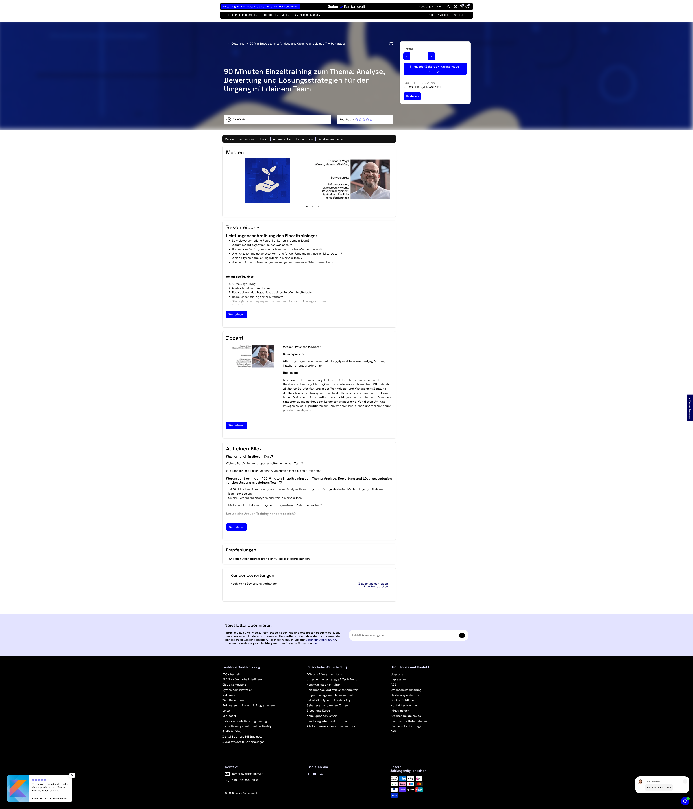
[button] (455, 6)
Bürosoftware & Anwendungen (243, 742)
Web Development (234, 700)
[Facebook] (308, 774)
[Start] (225, 44)
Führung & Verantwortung (324, 674)
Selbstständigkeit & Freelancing (328, 700)
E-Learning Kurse (318, 710)
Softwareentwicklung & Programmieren (249, 705)
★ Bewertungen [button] (690, 408)
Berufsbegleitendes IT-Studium (328, 721)
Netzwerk (228, 695)
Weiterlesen (236, 314)
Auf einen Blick (282, 139)
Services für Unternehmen (409, 721)
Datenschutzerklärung (321, 640)
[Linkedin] (321, 774)
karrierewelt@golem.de (247, 774)
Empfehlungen (305, 139)
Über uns (397, 674)
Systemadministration (237, 690)
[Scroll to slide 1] (307, 206)
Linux (226, 710)
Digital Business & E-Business (242, 736)
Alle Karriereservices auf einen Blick (331, 726)
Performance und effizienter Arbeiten (332, 690)
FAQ (393, 731)
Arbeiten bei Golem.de (406, 716)
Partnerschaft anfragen (407, 726)
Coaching (237, 43)
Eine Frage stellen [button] (376, 586)
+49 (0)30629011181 (245, 780)
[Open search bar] (448, 6)
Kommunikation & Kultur (323, 685)
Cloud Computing (234, 685)
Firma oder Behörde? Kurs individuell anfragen (435, 69)
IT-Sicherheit (231, 674)
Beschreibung (247, 139)
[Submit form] (462, 635)
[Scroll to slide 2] (312, 206)
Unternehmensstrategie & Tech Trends (333, 679)
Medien (229, 139)
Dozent (264, 139)
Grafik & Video (231, 731)
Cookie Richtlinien (403, 700)
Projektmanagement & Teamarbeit (330, 695)
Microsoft (229, 716)
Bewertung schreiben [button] (373, 583)
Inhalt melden (400, 710)
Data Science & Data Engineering (244, 721)
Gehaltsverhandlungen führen (327, 705)
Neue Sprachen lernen (322, 716)
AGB (393, 685)
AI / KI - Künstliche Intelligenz (242, 679)
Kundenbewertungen (331, 139)
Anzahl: (408, 49)
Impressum (398, 679)
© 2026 (241, 793)
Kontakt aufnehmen (405, 705)
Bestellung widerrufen (406, 695)
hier (315, 643)
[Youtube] (314, 774)
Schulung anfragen (430, 6)
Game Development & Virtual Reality (247, 726)
